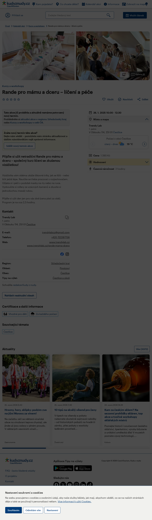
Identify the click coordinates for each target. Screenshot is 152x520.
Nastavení (52, 510)
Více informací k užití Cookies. (74, 501)
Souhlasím (13, 510)
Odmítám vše (33, 510)
